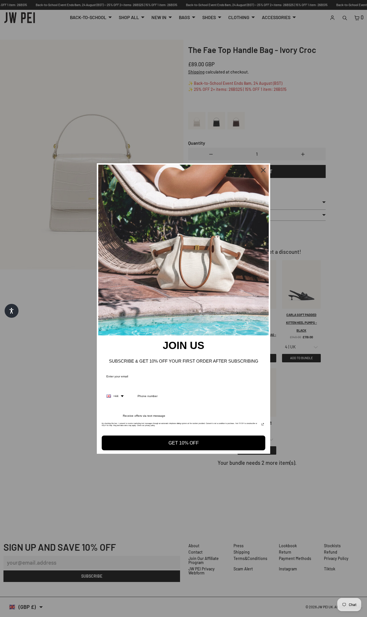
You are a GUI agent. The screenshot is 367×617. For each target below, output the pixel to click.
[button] (11, 311)
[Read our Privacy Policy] (262, 425)
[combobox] (115, 396)
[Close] (263, 170)
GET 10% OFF (183, 442)
